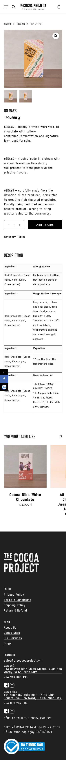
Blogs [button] (7, 643)
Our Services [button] (13, 638)
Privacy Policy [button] (14, 594)
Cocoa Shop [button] (12, 633)
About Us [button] (10, 627)
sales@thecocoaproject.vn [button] (22, 660)
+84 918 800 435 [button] (15, 677)
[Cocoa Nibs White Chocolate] (25, 466)
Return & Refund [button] (15, 610)
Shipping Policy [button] (14, 605)
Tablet (20, 23)
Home (7, 23)
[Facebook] (4, 379)
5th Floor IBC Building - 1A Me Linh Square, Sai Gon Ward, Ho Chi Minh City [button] (32, 696)
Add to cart (44, 224)
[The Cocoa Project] (4, 387)
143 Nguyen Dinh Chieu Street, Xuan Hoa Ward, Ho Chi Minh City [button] (33, 670)
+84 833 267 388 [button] (15, 703)
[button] (6, 7)
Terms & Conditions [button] (17, 600)
